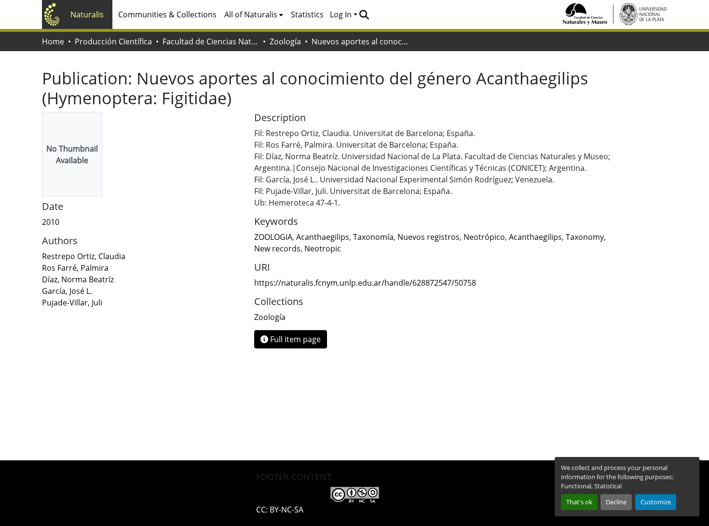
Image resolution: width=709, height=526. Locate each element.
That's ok (579, 502)
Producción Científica (113, 41)
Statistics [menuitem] (307, 14)
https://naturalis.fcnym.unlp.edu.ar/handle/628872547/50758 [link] (365, 282)
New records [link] (277, 248)
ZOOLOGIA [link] (273, 237)
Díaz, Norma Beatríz (78, 279)
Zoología (285, 41)
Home (53, 41)
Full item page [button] (294, 339)
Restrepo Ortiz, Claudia (83, 256)
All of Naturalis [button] (250, 14)
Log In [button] (342, 14)
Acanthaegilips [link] (322, 237)
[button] (364, 14)
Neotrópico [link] (484, 237)
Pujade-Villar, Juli (72, 302)
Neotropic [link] (322, 248)
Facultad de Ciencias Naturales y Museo (211, 41)
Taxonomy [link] (585, 237)
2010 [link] (50, 222)
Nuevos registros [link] (428, 237)
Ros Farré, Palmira (75, 268)
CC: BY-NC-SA (279, 509)
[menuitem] (253, 14)
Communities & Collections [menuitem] (167, 14)
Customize (656, 502)
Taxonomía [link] (373, 237)
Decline (616, 502)
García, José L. (67, 291)
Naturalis (87, 14)
